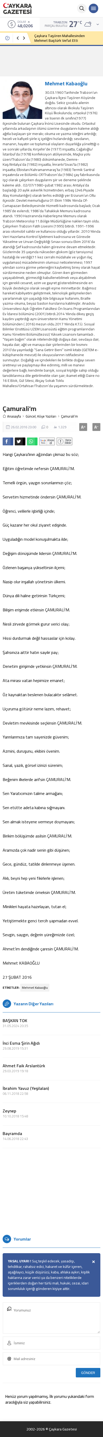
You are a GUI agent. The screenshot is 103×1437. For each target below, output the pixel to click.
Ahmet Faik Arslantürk (24, 1066)
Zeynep (9, 1111)
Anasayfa (14, 416)
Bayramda (12, 1133)
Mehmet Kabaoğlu (66, 83)
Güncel (31, 416)
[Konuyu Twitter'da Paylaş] (20, 441)
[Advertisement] (51, 61)
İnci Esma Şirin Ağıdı (21, 1043)
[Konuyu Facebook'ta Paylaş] (8, 441)
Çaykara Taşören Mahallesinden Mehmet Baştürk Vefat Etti (59, 38)
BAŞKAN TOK (15, 1020)
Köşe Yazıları (46, 416)
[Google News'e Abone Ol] (47, 441)
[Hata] (64, 441)
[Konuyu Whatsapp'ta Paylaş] (32, 441)
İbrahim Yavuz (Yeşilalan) (26, 1088)
